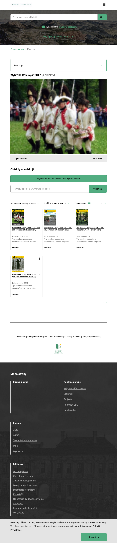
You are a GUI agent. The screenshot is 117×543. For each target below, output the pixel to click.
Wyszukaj (97, 189)
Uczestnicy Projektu (23, 476)
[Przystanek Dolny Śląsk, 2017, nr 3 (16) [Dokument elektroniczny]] (84, 217)
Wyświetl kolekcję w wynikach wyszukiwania (58, 178)
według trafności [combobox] (29, 203)
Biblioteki (68, 394)
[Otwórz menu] (104, 4)
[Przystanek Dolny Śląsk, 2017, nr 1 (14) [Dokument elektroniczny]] (20, 217)
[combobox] (54, 17)
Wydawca (18, 451)
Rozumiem (94, 537)
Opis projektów (20, 471)
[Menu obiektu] (39, 211)
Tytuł (15, 429)
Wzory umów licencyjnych (26, 485)
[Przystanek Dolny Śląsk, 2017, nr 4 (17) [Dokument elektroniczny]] (20, 264)
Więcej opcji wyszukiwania (56, 36)
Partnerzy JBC (71, 404)
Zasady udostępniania (24, 480)
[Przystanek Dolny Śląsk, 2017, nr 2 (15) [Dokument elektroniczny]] (52, 217)
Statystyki (18, 503)
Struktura (15, 248)
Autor (16, 435)
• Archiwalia (70, 410)
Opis (15, 446)
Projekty (68, 399)
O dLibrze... (18, 512)
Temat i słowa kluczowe (25, 440)
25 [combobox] (65, 203)
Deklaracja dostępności (25, 508)
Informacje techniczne (24, 489)
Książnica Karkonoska (75, 388)
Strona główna (17, 49)
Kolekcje (18, 65)
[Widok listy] (89, 203)
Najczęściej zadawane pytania (28, 499)
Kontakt (17, 494)
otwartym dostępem (68, 27)
